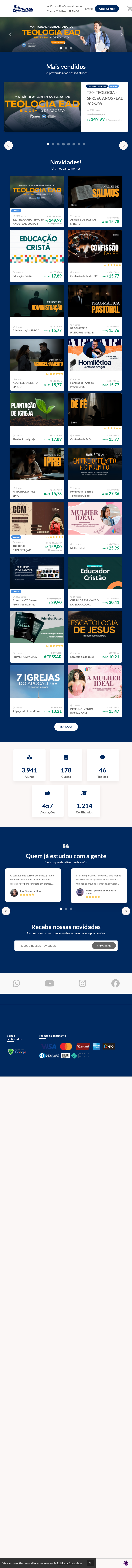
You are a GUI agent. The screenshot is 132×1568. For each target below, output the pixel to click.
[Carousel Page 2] (53, 144)
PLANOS (73, 11)
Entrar (89, 8)
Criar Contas (107, 8)
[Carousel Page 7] (78, 144)
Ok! (90, 1563)
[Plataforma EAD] (126, 1563)
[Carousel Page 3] (71, 48)
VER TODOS (66, 726)
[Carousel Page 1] (60, 48)
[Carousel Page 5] (68, 144)
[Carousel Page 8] (84, 144)
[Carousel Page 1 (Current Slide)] (48, 144)
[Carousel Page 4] (63, 144)
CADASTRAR (104, 945)
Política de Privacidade (69, 1563)
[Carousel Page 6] (73, 144)
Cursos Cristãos (56, 11)
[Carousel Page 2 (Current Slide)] (66, 48)
